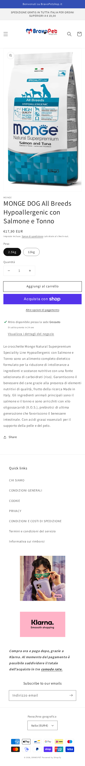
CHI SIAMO (16, 480)
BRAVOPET (36, 757)
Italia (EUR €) (39, 725)
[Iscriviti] (71, 695)
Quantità (9, 262)
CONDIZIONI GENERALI (25, 490)
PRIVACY (15, 511)
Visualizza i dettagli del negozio (31, 334)
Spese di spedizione (32, 236)
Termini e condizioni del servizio (32, 531)
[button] (6, 34)
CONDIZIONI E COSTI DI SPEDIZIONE (35, 521)
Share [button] (13, 437)
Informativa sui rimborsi (26, 541)
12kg (31, 252)
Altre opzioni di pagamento (42, 309)
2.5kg (12, 252)
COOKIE (14, 501)
